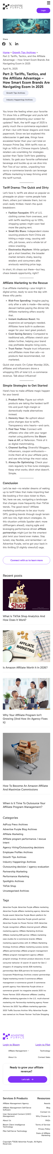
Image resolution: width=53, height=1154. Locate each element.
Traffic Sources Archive (18, 1010)
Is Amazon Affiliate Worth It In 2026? (25, 667)
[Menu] (48, 2)
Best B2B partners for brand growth (29, 971)
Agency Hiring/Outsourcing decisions (23, 847)
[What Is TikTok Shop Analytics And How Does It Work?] (26, 594)
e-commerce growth (24, 982)
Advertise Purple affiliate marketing (33, 907)
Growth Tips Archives (24, 52)
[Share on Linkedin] (16, 44)
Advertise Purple (10, 907)
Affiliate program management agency (20, 955)
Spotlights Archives (13, 881)
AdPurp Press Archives (15, 824)
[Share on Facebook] (4, 44)
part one (24, 137)
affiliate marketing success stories (33, 947)
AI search (24, 963)
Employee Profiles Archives (18, 852)
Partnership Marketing (15, 871)
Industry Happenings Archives (19, 100)
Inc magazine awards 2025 (31, 990)
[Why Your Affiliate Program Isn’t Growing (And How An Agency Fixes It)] (26, 693)
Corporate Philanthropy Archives (17, 974)
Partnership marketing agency (29, 1002)
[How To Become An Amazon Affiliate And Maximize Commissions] (26, 756)
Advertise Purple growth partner (31, 919)
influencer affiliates (29, 994)
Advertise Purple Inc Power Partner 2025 (20, 923)
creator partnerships (41, 974)
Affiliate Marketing (13, 834)
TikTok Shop (9, 886)
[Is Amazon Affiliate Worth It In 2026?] (26, 645)
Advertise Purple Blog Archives (20, 829)
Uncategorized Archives (16, 890)
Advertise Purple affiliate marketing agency (21, 911)
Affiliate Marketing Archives (31, 931)
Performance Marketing (16, 876)
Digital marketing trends (13, 978)
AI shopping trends (20, 967)
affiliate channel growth (30, 927)
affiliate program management (34, 951)
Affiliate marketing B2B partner (16, 935)
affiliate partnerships (11, 951)
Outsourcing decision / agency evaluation (26, 866)
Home (6, 52)
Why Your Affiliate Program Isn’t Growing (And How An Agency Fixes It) (25, 718)
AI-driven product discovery (31, 959)
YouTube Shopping (41, 1014)
